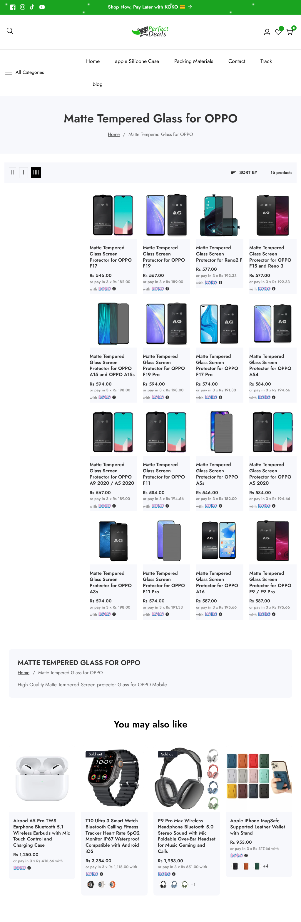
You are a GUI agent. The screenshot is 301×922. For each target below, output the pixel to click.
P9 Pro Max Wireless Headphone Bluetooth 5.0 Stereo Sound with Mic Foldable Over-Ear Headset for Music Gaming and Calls (186, 836)
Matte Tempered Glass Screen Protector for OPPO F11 (164, 474)
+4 (265, 866)
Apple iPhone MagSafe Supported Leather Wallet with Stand (257, 827)
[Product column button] (12, 172)
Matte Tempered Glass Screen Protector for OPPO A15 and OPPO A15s (112, 365)
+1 (192, 884)
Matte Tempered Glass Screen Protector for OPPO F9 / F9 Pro (270, 582)
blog (98, 84)
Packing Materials (193, 61)
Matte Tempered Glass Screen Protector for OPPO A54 (270, 365)
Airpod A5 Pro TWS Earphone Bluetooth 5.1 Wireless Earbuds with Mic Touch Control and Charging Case (41, 833)
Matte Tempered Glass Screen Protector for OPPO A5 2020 (270, 474)
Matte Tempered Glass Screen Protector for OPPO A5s (217, 474)
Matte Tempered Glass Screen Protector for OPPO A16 (217, 582)
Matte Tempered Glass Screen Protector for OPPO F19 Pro (164, 365)
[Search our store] (10, 32)
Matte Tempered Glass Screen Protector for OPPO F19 (164, 257)
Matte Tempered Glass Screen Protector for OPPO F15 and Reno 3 (270, 257)
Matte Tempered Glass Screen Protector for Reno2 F (219, 254)
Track (266, 61)
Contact (236, 61)
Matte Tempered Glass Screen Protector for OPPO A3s (111, 582)
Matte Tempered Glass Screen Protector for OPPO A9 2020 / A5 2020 (112, 474)
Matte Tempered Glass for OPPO (160, 134)
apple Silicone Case (137, 61)
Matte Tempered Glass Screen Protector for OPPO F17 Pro (217, 365)
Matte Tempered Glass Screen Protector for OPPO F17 (111, 257)
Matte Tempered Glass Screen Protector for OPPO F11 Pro (164, 582)
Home (93, 61)
